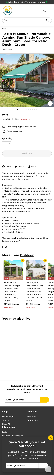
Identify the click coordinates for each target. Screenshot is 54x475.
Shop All (6, 424)
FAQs (4, 432)
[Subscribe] (43, 465)
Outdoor (27, 255)
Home (5, 29)
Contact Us (32, 420)
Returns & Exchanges (12, 436)
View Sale (40, 2)
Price (5, 115)
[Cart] (44, 11)
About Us (31, 416)
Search (5, 420)
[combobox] (27, 20)
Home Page (8, 416)
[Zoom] (50, 103)
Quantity (7, 138)
